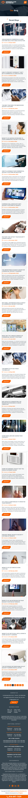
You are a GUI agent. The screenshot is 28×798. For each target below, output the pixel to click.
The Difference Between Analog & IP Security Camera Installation (13, 667)
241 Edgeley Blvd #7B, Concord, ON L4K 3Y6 (14, 697)
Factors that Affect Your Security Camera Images (13, 237)
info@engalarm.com (14, 699)
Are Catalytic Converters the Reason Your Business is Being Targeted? (11, 403)
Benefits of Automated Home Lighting (11, 568)
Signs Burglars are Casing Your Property (12, 436)
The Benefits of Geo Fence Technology (10, 369)
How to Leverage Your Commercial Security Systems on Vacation (13, 171)
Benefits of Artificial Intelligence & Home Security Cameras (14, 634)
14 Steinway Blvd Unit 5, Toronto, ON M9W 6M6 (14, 695)
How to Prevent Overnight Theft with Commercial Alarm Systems (12, 73)
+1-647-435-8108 (21, 742)
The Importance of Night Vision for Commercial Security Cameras (13, 270)
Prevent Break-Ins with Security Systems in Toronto (12, 535)
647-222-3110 (17, 750)
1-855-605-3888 (17, 729)
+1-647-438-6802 (20, 740)
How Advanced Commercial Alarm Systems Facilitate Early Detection (13, 40)
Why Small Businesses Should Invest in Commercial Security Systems (13, 303)
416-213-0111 (17, 748)
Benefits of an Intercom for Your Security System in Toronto (13, 601)
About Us (14, 702)
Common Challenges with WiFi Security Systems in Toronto (11, 204)
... (17, 685)
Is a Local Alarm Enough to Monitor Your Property (13, 502)
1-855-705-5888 (17, 735)
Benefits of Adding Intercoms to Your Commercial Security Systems (13, 138)
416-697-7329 (14, 796)
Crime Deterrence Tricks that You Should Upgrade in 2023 (13, 469)
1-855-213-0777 (17, 756)
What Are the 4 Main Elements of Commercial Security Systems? (12, 336)
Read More (6, 52)
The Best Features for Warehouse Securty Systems (13, 106)
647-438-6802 (17, 734)
